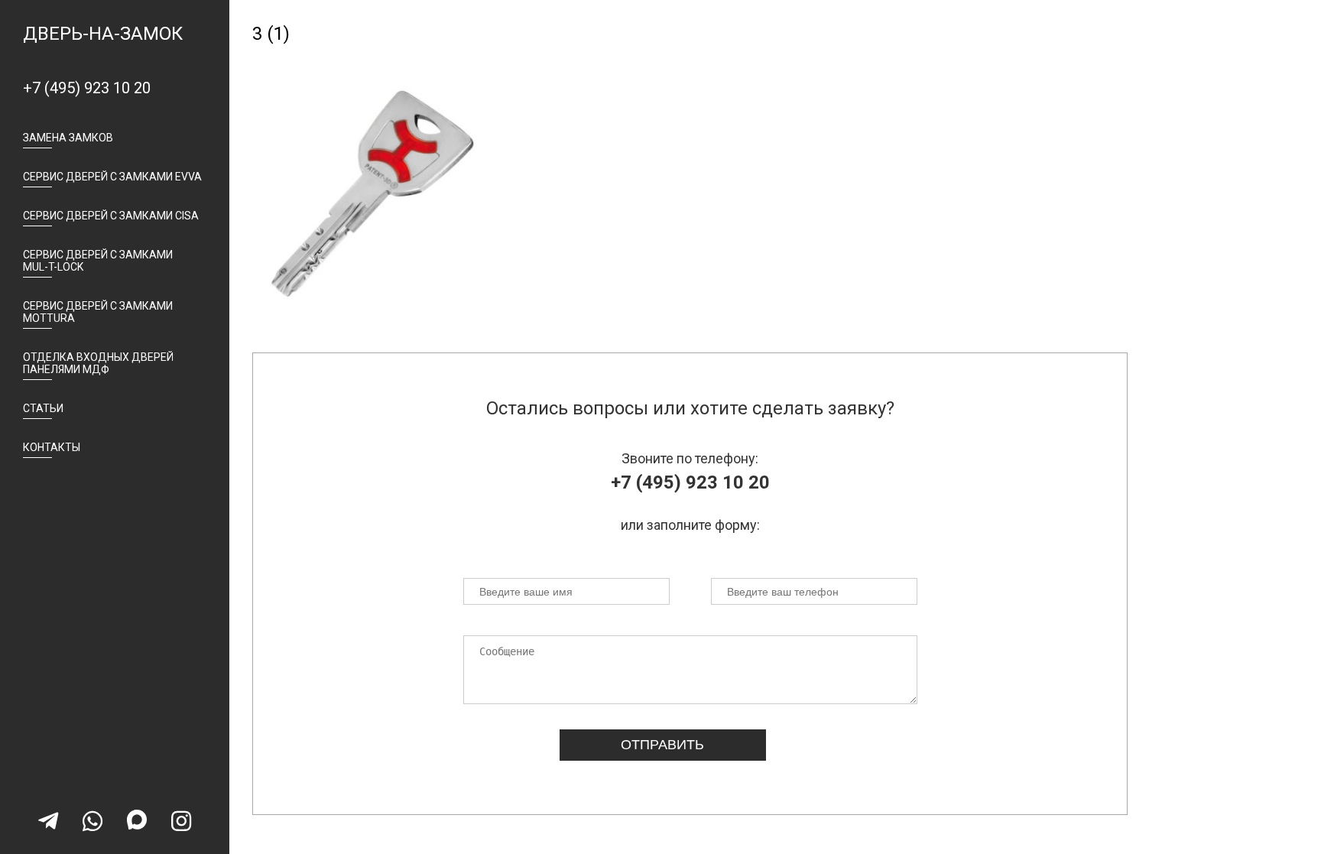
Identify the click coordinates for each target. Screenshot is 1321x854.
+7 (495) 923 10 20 (87, 88)
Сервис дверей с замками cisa (111, 215)
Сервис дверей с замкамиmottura (98, 312)
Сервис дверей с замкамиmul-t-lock (98, 260)
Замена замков (68, 138)
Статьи (43, 408)
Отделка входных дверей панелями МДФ (98, 363)
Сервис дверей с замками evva (112, 176)
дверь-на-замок (103, 33)
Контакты (51, 447)
